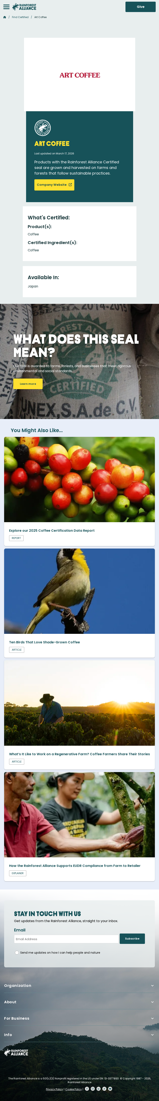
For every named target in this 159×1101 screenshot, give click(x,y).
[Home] (24, 7)
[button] (6, 7)
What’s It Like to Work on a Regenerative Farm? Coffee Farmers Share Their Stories (79, 754)
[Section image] (79, 521)
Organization (17, 985)
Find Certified (20, 17)
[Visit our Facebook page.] (87, 1089)
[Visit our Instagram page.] (93, 1089)
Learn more (28, 384)
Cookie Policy (73, 1089)
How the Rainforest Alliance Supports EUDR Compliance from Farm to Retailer (75, 865)
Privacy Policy (54, 1089)
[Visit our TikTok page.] (104, 1089)
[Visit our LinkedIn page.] (98, 1089)
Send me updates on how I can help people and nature (60, 953)
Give (141, 6)
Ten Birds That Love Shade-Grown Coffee (44, 642)
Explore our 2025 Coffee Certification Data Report (52, 530)
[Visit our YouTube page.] (110, 1089)
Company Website (52, 185)
